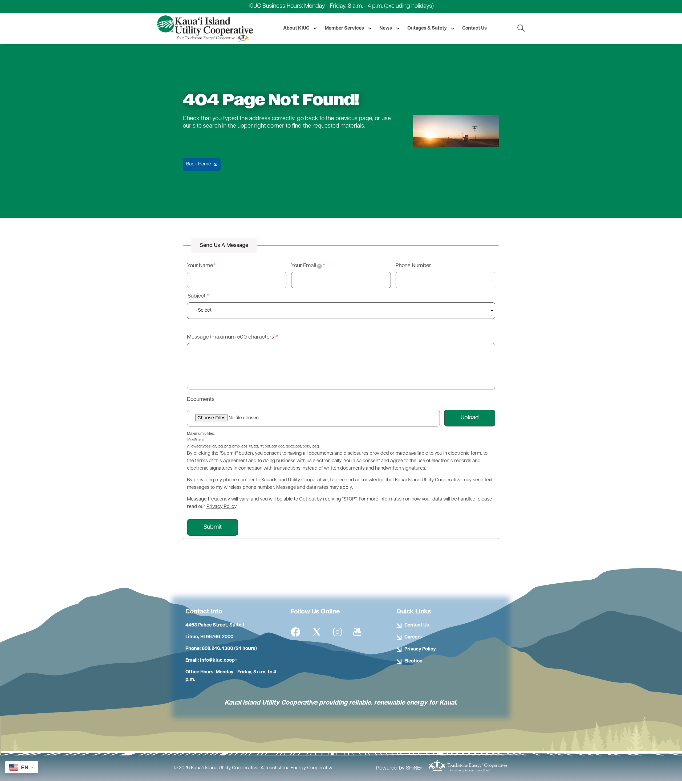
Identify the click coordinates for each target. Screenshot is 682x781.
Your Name (200, 266)
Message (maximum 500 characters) (231, 337)
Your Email (305, 266)
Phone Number (413, 266)
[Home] (205, 28)
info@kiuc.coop (217, 660)
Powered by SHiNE (398, 768)
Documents (200, 399)
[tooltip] (319, 266)
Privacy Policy (221, 507)
